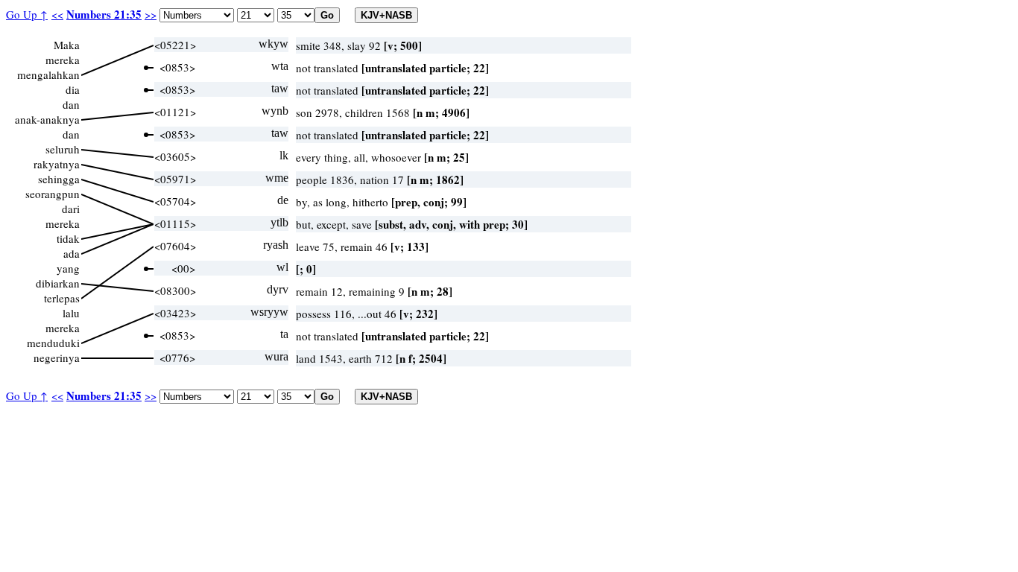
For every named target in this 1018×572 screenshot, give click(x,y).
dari (71, 208)
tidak (68, 238)
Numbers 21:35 (104, 14)
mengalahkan (48, 74)
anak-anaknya (47, 119)
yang (68, 268)
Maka (67, 44)
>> (151, 14)
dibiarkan (58, 283)
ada (71, 253)
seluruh (62, 149)
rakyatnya (57, 163)
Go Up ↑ (27, 14)
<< (57, 14)
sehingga (59, 178)
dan (71, 104)
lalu (71, 312)
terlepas (62, 297)
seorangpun (52, 193)
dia (73, 89)
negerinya (57, 357)
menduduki (53, 342)
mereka (62, 59)
